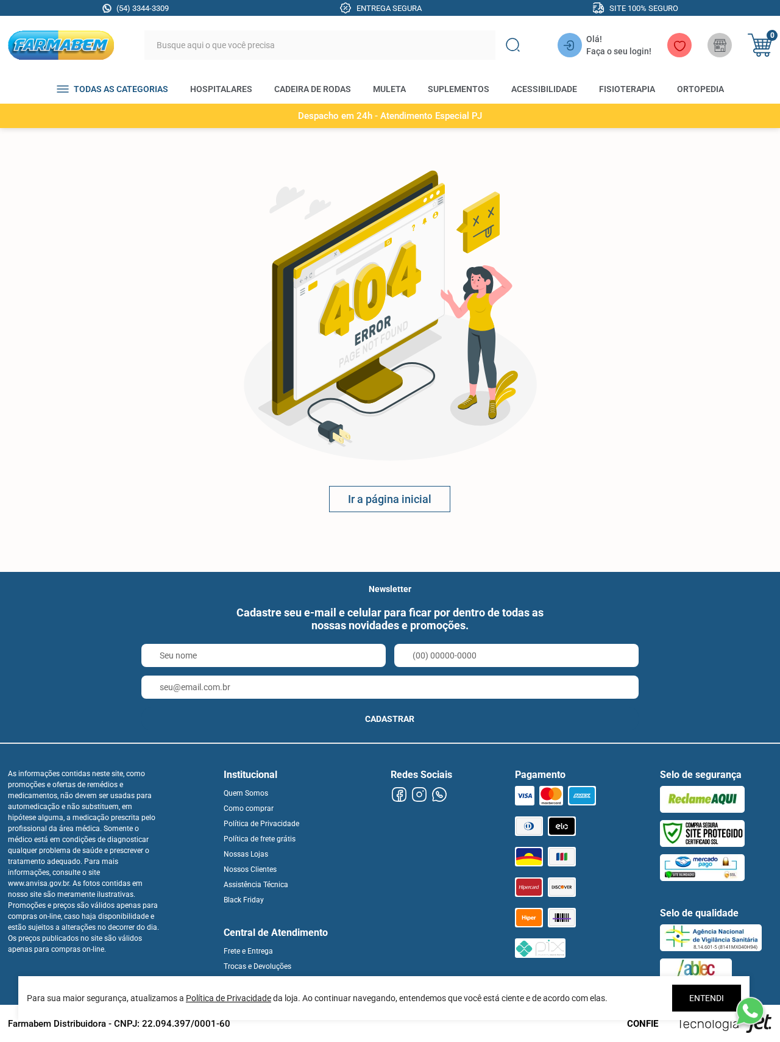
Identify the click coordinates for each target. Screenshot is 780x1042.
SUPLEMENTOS (458, 89)
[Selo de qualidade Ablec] (696, 971)
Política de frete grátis (260, 839)
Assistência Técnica (256, 884)
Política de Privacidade (261, 823)
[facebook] (399, 795)
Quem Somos (246, 793)
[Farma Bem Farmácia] (61, 45)
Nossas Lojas (246, 854)
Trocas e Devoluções (257, 966)
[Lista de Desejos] (679, 45)
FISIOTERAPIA (627, 89)
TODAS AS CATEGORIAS (121, 89)
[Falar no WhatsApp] (749, 1011)
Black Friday (244, 900)
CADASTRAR (389, 719)
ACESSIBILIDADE (544, 89)
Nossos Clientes (250, 869)
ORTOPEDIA (700, 89)
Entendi (706, 998)
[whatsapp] (439, 795)
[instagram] (419, 795)
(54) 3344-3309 (142, 8)
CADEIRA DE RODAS (312, 89)
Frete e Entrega (248, 951)
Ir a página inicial (389, 499)
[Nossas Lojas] (719, 45)
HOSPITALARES (221, 89)
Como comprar (249, 808)
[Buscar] (512, 45)
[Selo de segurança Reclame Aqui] (702, 799)
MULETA (389, 89)
